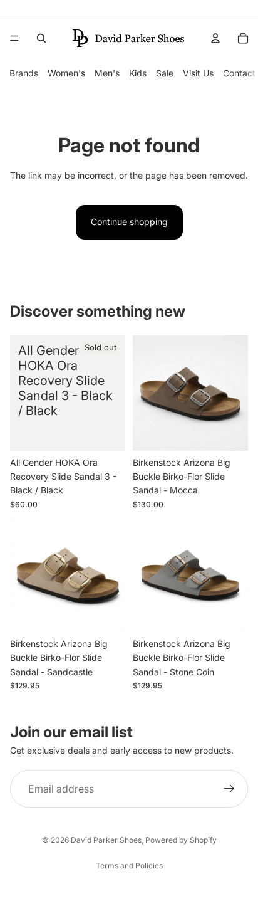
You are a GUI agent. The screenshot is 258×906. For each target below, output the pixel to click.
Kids (138, 73)
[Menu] (14, 38)
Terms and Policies (129, 865)
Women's (66, 73)
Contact (239, 73)
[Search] (41, 38)
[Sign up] (229, 789)
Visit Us (198, 73)
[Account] (215, 38)
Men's (107, 73)
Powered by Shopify (181, 840)
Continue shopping (129, 221)
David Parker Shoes (106, 840)
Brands (23, 73)
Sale (164, 73)
